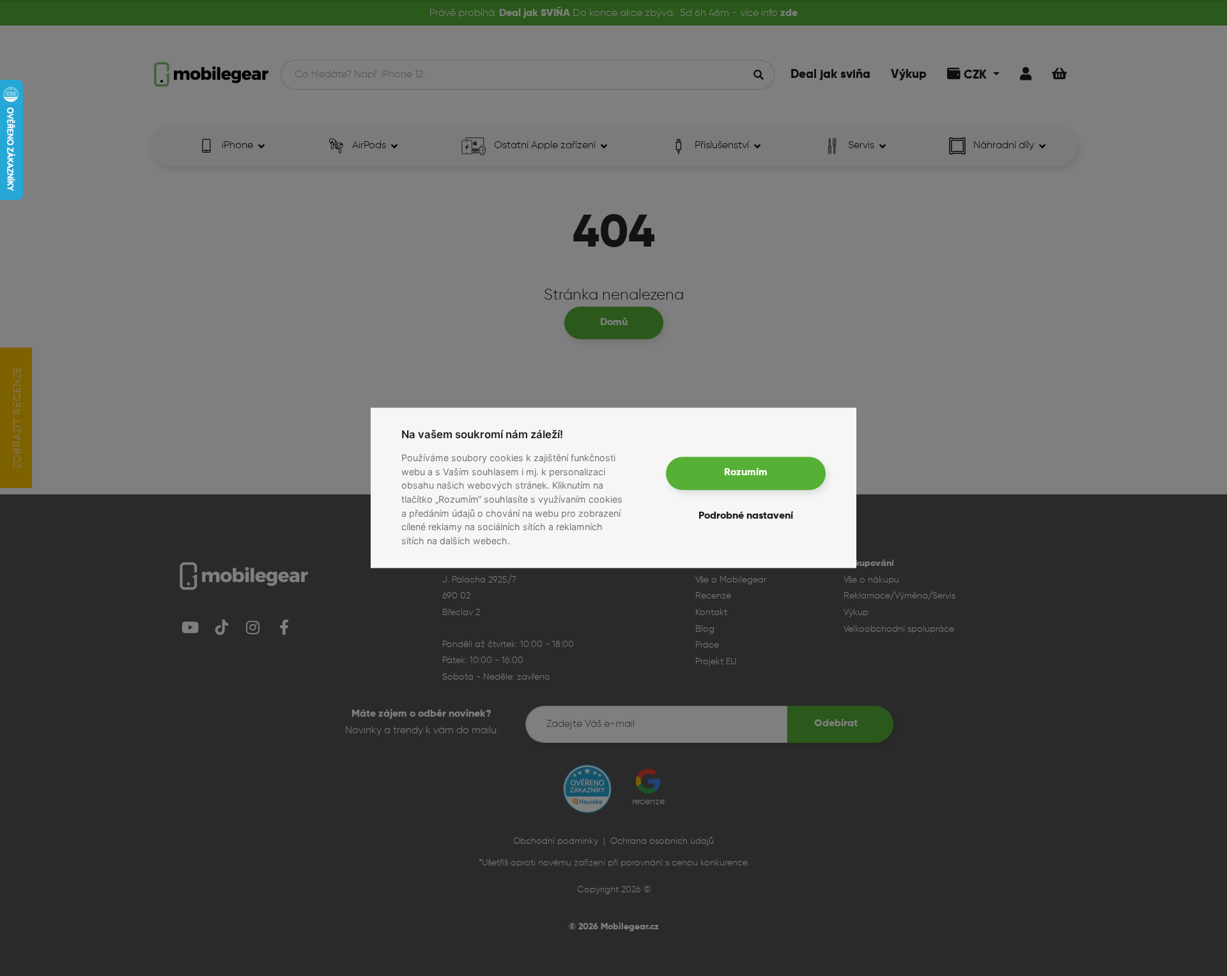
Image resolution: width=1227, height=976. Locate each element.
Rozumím (746, 473)
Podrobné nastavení (745, 517)
